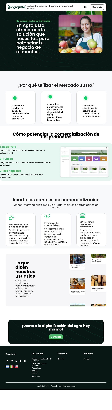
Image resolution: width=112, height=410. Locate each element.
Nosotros (30, 9)
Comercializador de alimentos (39, 364)
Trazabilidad (36, 368)
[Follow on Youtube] (11, 360)
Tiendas (35, 373)
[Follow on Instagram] (25, 360)
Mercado (35, 371)
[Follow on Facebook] (20, 360)
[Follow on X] (16, 360)
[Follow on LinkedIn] (7, 360)
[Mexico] (11, 368)
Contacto (97, 7)
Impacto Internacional (61, 6)
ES (85, 7)
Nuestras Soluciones (36, 6)
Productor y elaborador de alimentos (42, 360)
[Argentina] (7, 368)
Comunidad (36, 376)
